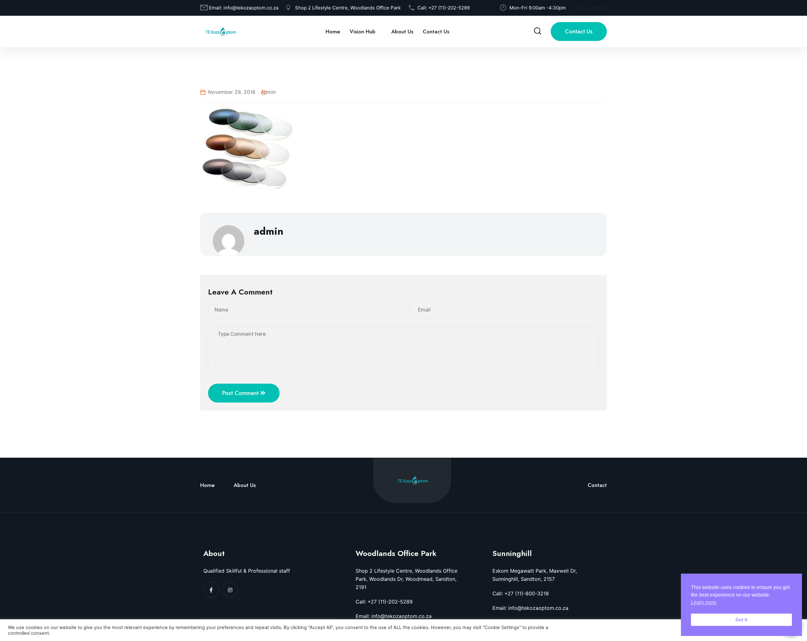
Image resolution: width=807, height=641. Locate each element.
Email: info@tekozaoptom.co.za (394, 616)
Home (333, 31)
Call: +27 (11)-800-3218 (520, 593)
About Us (402, 31)
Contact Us (436, 31)
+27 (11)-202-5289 (449, 8)
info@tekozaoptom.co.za (251, 8)
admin (268, 92)
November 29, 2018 (231, 92)
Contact (597, 485)
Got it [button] (741, 619)
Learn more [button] (704, 602)
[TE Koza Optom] (220, 31)
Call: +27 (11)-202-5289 (384, 601)
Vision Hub (362, 31)
